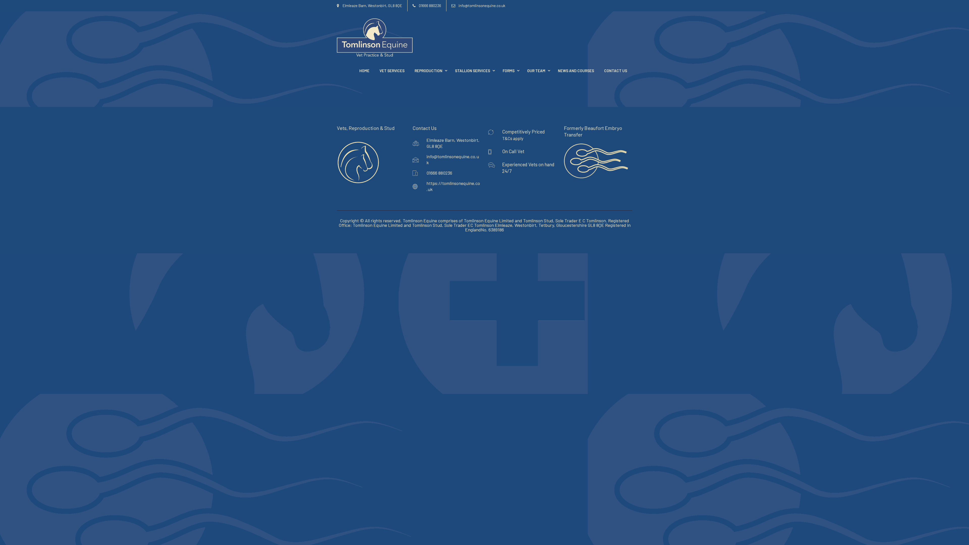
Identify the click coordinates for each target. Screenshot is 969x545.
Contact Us (615, 70)
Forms (509, 70)
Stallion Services (472, 70)
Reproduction (428, 70)
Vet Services (392, 70)
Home (364, 70)
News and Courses (576, 70)
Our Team (536, 70)
